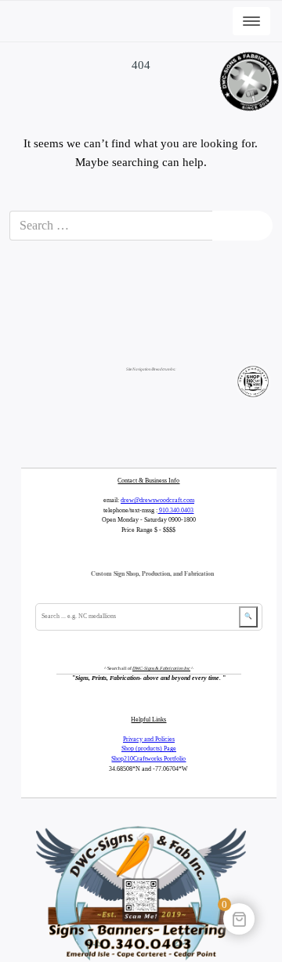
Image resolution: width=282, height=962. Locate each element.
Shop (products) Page (148, 748)
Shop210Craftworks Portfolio (148, 758)
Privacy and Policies (149, 739)
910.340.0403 (175, 510)
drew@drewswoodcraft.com (157, 500)
